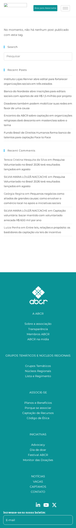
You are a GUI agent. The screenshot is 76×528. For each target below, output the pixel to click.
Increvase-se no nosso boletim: (24, 512)
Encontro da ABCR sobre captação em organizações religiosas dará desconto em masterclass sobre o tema (38, 120)
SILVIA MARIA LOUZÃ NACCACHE (25, 176)
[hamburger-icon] (65, 8)
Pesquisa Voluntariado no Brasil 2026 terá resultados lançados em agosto (34, 164)
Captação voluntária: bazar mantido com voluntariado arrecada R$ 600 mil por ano (35, 215)
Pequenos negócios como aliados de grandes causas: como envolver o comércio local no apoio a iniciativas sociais (34, 198)
